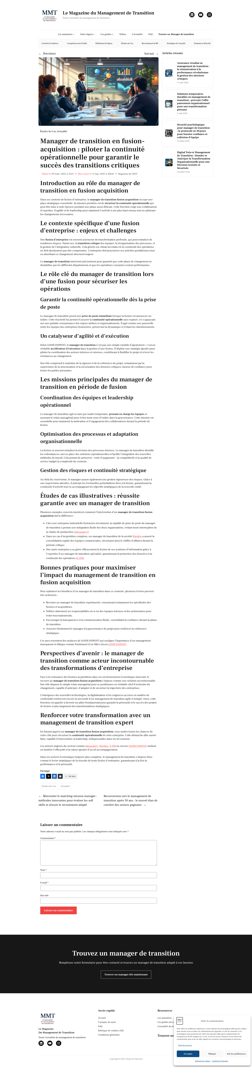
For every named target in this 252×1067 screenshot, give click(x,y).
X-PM (80, 558)
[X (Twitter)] (48, 776)
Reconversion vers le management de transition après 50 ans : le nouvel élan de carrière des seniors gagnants (130, 800)
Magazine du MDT (127, 173)
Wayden (137, 536)
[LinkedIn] (54, 776)
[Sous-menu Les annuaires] (73, 34)
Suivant (149, 54)
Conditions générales (220, 1061)
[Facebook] (42, 776)
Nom (43, 870)
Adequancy (81, 532)
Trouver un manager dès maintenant (126, 974)
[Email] (60, 776)
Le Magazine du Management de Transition (108, 13)
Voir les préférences (236, 1054)
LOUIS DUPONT (117, 644)
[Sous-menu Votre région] (94, 34)
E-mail (44, 882)
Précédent (49, 54)
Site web (44, 895)
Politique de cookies (202, 1061)
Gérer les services (185, 1045)
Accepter (188, 1054)
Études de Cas (48, 131)
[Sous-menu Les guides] (112, 34)
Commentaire (48, 838)
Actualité (62, 131)
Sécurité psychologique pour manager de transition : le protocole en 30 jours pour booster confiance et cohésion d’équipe (193, 131)
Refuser (212, 1054)
